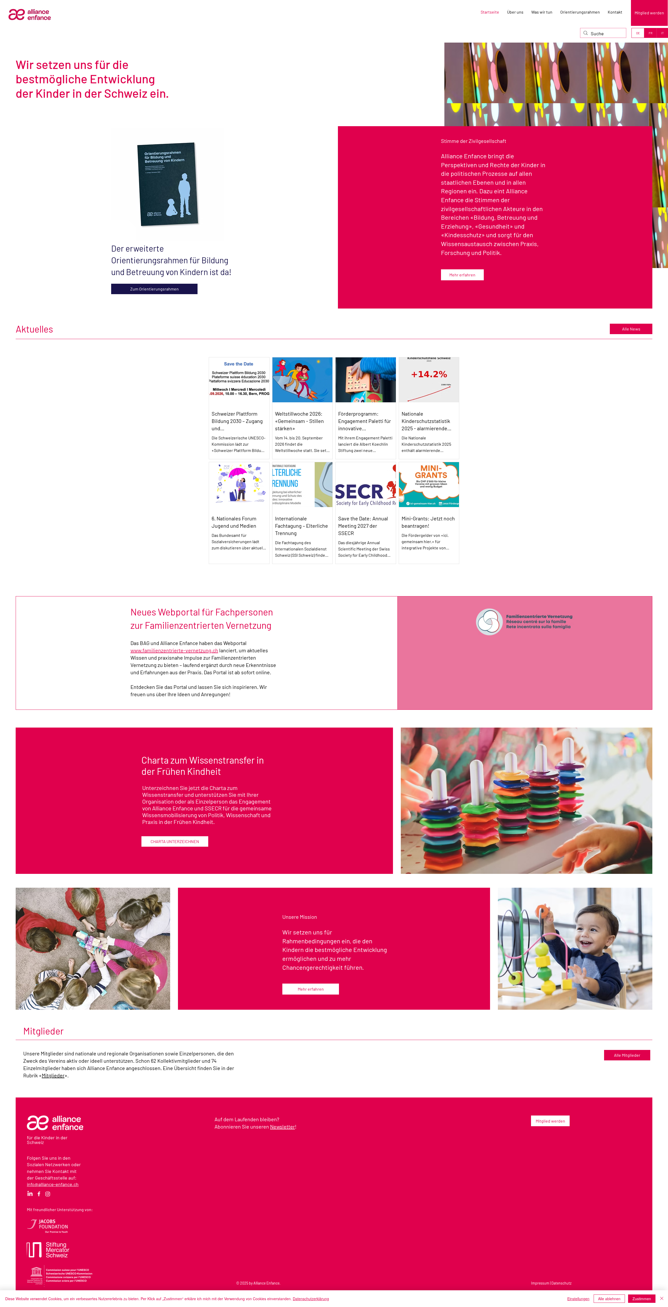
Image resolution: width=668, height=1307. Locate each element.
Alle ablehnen (609, 1298)
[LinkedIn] (30, 1194)
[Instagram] (48, 1194)
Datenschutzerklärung (311, 1298)
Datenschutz (561, 1283)
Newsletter (282, 1126)
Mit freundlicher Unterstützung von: (60, 1209)
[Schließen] (662, 1298)
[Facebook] (39, 1194)
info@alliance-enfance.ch (53, 1184)
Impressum (540, 1283)
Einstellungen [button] (578, 1298)
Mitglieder (53, 1075)
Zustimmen (642, 1298)
